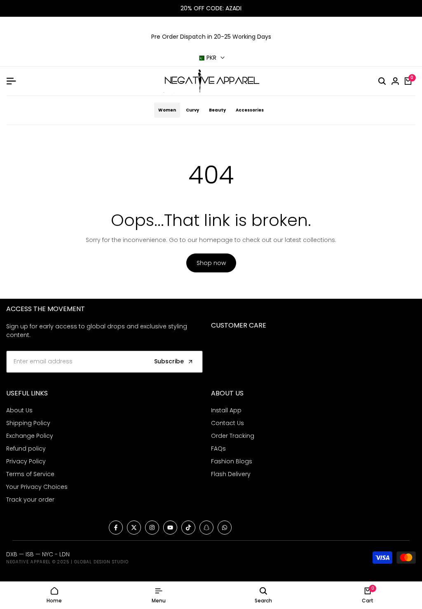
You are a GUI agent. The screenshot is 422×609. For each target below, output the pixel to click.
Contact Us (227, 423)
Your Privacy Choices (37, 487)
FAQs (218, 448)
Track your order (30, 499)
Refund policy (26, 448)
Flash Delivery (231, 474)
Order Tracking (232, 436)
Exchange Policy (29, 436)
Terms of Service (30, 474)
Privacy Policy (26, 461)
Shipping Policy (28, 423)
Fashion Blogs (231, 461)
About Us (19, 410)
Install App (226, 410)
